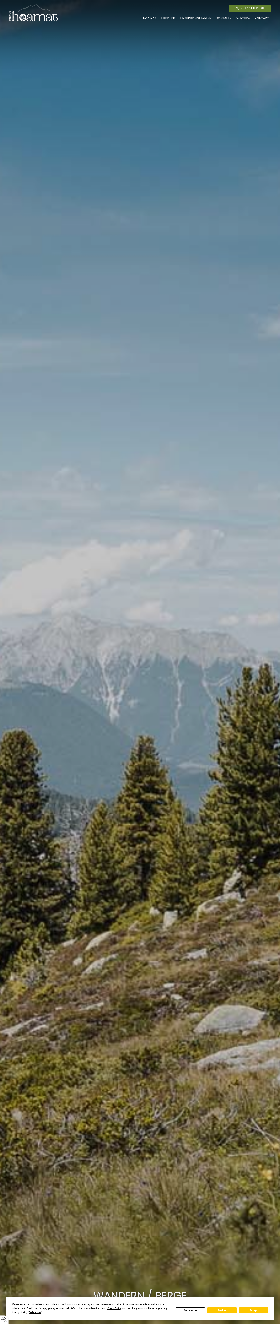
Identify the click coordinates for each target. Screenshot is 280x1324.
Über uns (168, 18)
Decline (222, 1310)
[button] (250, 8)
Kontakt (262, 18)
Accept (254, 1310)
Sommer (223, 18)
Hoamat (149, 18)
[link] (196, 18)
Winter (242, 18)
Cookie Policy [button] (114, 1308)
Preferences (190, 1310)
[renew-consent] (4, 1319)
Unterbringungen (195, 18)
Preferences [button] (35, 1312)
